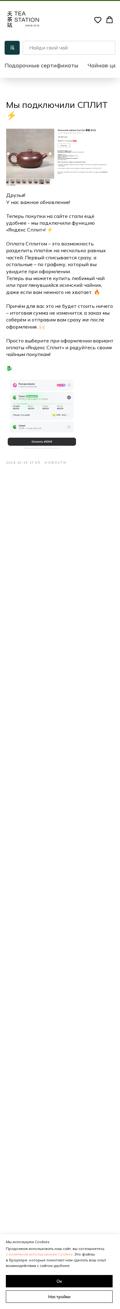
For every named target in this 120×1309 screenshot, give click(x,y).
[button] (98, 19)
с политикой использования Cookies (39, 1254)
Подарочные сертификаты (41, 65)
